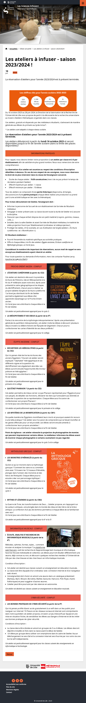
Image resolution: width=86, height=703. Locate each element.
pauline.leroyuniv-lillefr (16, 259)
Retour (10, 654)
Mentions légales (12, 690)
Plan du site (10, 687)
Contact (9, 692)
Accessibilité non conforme (16, 684)
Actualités (13, 49)
